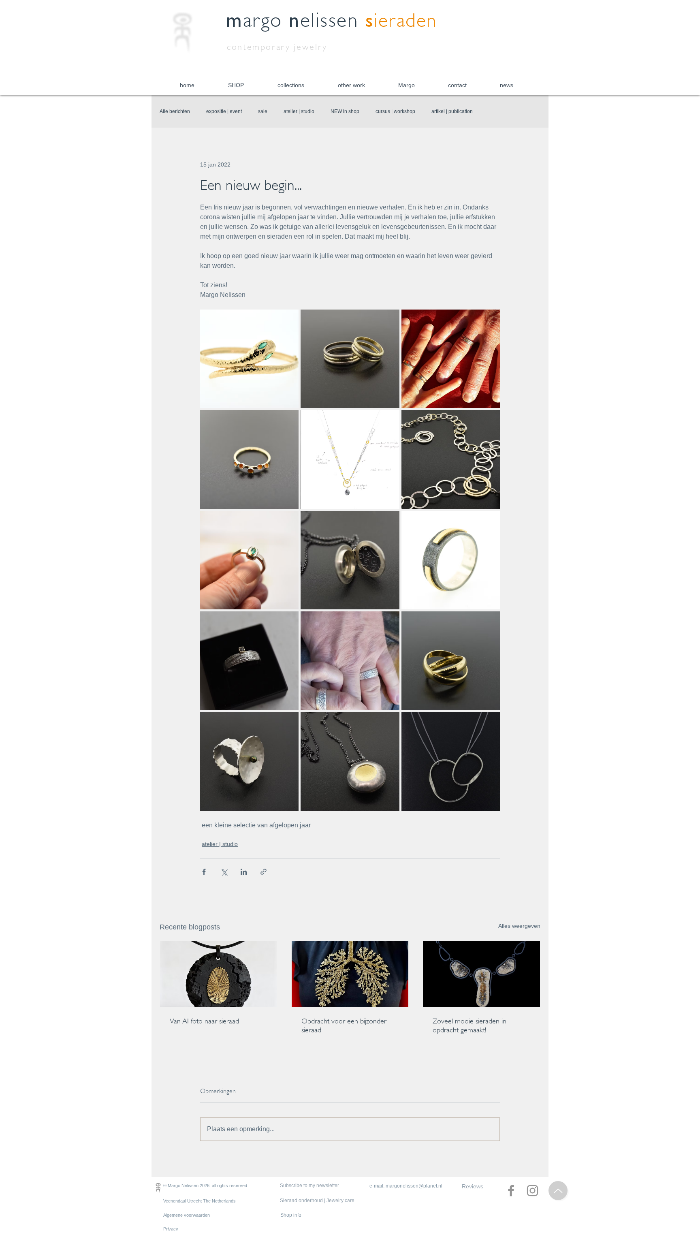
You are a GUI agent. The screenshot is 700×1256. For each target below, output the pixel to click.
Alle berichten (175, 111)
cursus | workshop (395, 111)
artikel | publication (452, 111)
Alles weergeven (519, 926)
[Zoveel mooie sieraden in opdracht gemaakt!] (481, 974)
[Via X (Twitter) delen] (224, 872)
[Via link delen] (263, 872)
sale (262, 111)
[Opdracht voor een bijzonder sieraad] (350, 974)
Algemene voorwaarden (186, 1215)
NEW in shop (345, 111)
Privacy (170, 1228)
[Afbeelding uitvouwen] (249, 359)
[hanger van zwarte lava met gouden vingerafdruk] (218, 974)
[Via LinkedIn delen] (244, 872)
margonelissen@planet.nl (414, 1186)
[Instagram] (532, 1190)
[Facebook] (511, 1190)
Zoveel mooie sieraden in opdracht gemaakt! (469, 1025)
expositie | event (224, 111)
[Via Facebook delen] (204, 872)
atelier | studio (299, 111)
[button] (235, 85)
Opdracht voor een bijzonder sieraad (343, 1025)
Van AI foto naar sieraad (204, 1021)
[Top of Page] (558, 1190)
